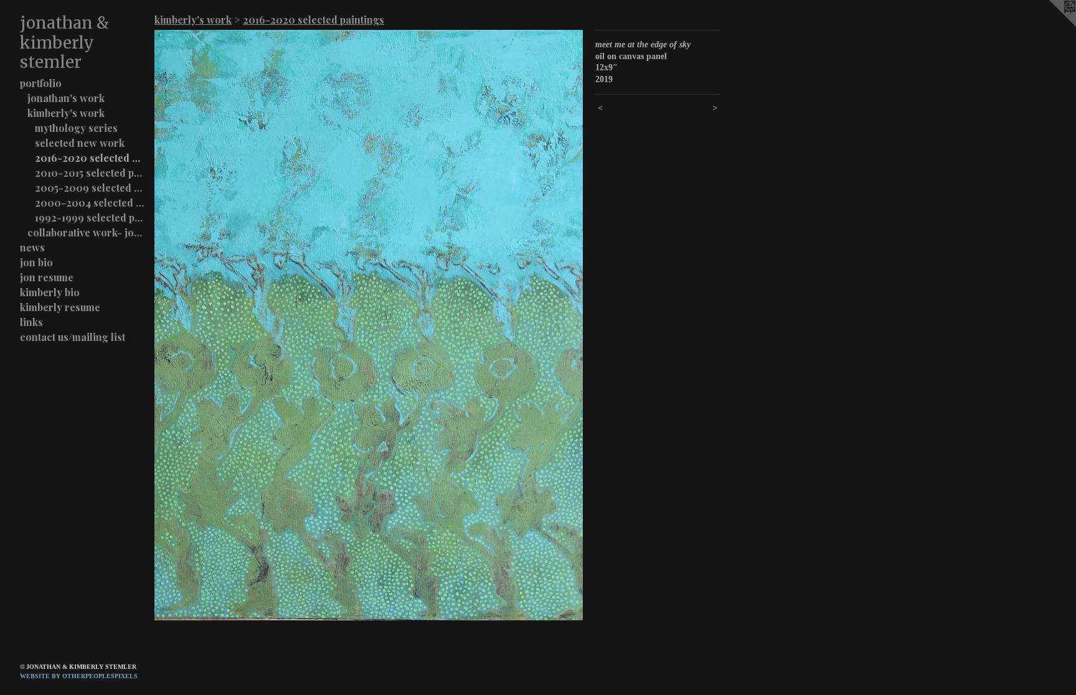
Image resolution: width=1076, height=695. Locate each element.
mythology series (76, 127)
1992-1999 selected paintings (89, 217)
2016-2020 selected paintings (89, 157)
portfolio (41, 83)
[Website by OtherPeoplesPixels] (1051, 25)
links (31, 322)
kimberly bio (50, 292)
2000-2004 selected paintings (89, 202)
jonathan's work (66, 98)
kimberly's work (66, 112)
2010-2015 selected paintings (89, 172)
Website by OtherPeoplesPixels (79, 676)
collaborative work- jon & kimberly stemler (85, 232)
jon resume (46, 277)
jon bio (36, 262)
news (32, 247)
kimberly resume (60, 307)
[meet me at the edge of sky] (368, 325)
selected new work (80, 142)
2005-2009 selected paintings (89, 187)
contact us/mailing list (72, 336)
